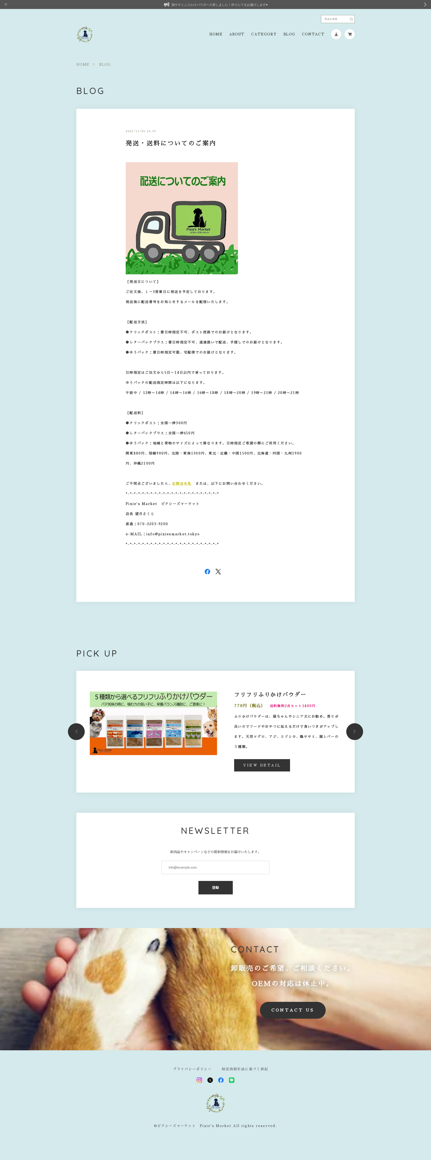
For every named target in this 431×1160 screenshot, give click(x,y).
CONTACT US (292, 1010)
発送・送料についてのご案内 (171, 143)
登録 (215, 887)
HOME (215, 34)
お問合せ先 (181, 483)
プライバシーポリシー (192, 1069)
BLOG (289, 34)
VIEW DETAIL (262, 765)
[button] (76, 731)
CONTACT (313, 34)
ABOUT (236, 34)
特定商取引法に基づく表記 (245, 1069)
